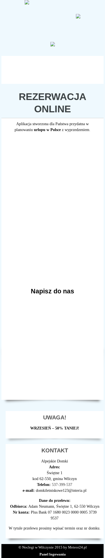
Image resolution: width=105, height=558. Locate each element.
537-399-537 (62, 485)
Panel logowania (52, 554)
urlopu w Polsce (47, 130)
